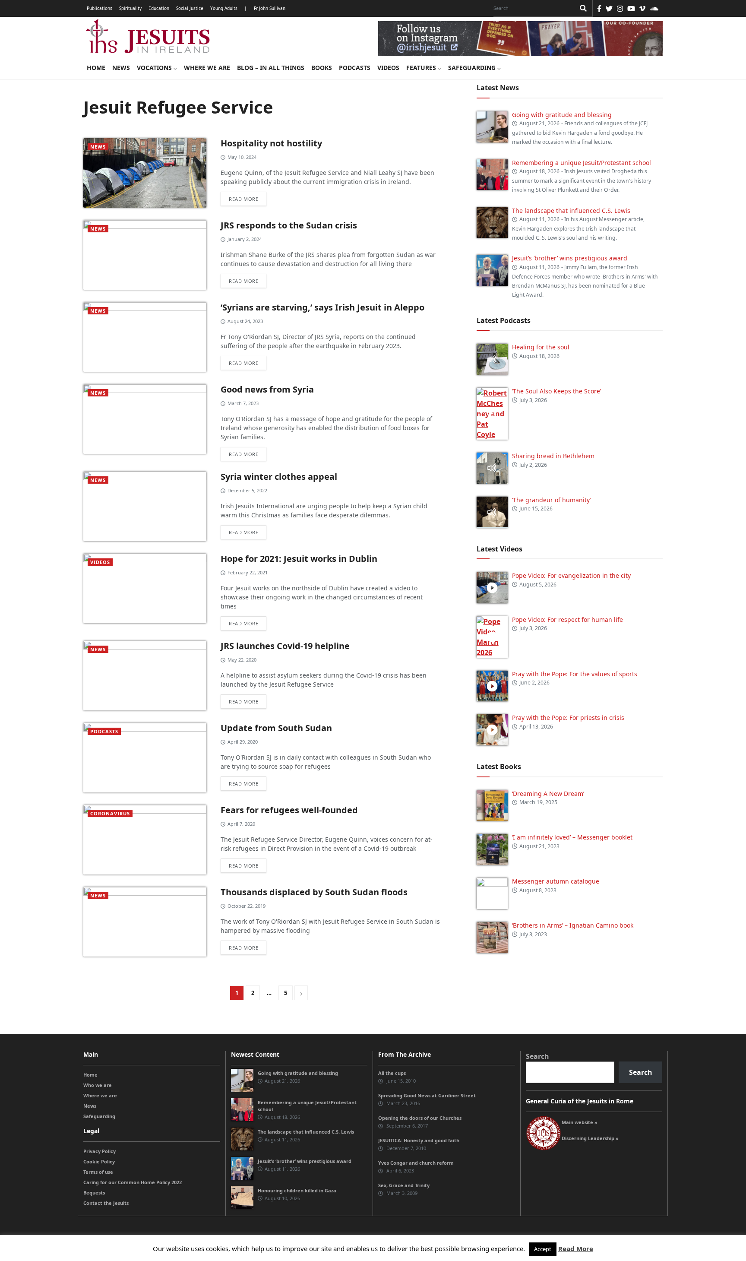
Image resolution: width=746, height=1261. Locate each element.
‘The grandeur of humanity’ (551, 500)
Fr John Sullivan (269, 8)
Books (321, 67)
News (121, 67)
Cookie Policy (99, 1161)
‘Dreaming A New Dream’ (548, 793)
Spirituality (130, 8)
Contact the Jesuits (106, 1203)
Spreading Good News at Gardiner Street (427, 1095)
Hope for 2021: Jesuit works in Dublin (299, 558)
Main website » (579, 1122)
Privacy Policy (99, 1151)
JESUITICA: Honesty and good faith (418, 1140)
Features (422, 67)
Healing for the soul (540, 347)
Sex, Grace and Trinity (404, 1185)
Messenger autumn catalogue (555, 881)
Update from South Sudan (276, 728)
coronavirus (110, 813)
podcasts (104, 731)
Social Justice (189, 8)
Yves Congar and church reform (416, 1163)
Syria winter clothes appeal (279, 476)
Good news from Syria (267, 389)
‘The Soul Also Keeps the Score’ (556, 391)
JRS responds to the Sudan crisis (289, 225)
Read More (575, 1248)
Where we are (207, 67)
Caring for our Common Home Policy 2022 (132, 1182)
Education (159, 8)
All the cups (392, 1073)
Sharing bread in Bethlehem (553, 456)
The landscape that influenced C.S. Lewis (571, 210)
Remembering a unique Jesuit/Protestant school (581, 162)
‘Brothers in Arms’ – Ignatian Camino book (572, 925)
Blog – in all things (270, 67)
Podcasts (354, 67)
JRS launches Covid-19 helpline (285, 646)
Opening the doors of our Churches (420, 1118)
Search (537, 1056)
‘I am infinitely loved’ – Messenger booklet (572, 837)
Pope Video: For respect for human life (568, 619)
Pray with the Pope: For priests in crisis (568, 717)
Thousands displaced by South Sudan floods (314, 892)
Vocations (155, 67)
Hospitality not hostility (271, 143)
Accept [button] (542, 1249)
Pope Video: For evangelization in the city (572, 575)
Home (96, 67)
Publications (99, 8)
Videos (388, 67)
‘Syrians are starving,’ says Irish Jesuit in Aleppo (322, 307)
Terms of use (98, 1172)
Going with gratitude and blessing (562, 115)
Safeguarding (472, 67)
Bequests (94, 1192)
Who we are (97, 1085)
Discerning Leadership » (590, 1138)
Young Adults (223, 8)
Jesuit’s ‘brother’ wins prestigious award (569, 258)
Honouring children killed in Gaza (297, 1190)
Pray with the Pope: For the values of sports (574, 674)
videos (100, 562)
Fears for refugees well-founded (289, 810)
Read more (243, 199)
